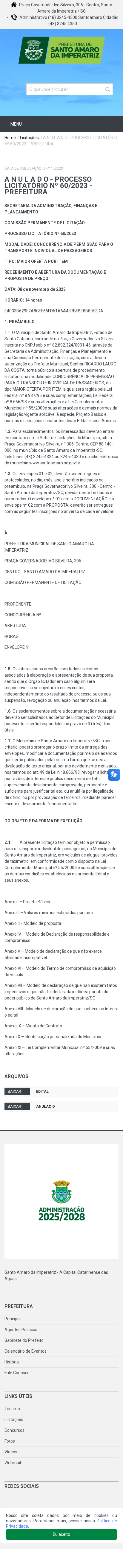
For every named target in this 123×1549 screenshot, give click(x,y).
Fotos (9, 1441)
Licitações (29, 137)
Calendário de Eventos (25, 1351)
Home (10, 137)
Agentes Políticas (20, 1329)
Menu (16, 124)
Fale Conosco (17, 1372)
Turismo (12, 1408)
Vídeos (10, 1451)
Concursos (14, 1430)
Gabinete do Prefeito (24, 1340)
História (11, 1362)
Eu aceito (61, 1534)
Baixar (14, 1091)
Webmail (12, 1462)
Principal (12, 1318)
